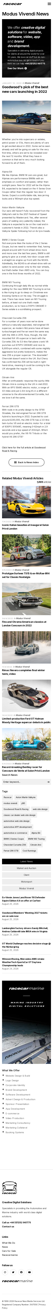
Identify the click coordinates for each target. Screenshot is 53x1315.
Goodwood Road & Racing (16, 809)
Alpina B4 (36, 833)
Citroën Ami (35, 844)
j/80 (23, 803)
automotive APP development (18, 827)
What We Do (8, 1242)
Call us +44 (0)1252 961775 (16, 1222)
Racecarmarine (10, 1255)
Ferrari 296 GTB (11, 850)
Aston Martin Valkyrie (25, 797)
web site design (40, 809)
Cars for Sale (9, 1251)
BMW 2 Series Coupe (14, 839)
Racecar (8, 797)
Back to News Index (28, 462)
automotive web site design (16, 821)
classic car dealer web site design (19, 815)
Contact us (8, 1226)
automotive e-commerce (15, 833)
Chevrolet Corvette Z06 (15, 844)
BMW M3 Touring (36, 839)
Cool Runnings (29, 850)
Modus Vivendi (32, 83)
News (5, 1247)
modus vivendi (10, 803)
